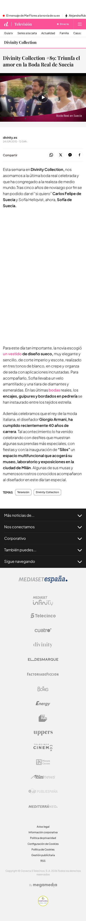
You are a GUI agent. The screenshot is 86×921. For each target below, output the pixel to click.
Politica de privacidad (43, 838)
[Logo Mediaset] (43, 582)
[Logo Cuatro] (43, 630)
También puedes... (20, 549)
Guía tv (8, 33)
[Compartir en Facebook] (79, 155)
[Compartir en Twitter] (60, 155)
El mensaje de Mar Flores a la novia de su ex (33, 15)
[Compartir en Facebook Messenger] (70, 155)
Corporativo (15, 538)
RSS (43, 860)
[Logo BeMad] (43, 718)
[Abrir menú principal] (80, 24)
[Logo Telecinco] (43, 615)
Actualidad (48, 33)
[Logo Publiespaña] (43, 791)
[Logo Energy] (43, 703)
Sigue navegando (19, 561)
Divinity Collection (20, 42)
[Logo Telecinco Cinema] (43, 747)
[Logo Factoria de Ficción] (43, 674)
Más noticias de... (19, 515)
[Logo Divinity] (43, 645)
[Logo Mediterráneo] (43, 806)
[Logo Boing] (43, 689)
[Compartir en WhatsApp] (51, 155)
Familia (64, 33)
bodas (54, 390)
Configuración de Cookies (43, 843)
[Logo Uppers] (43, 733)
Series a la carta (27, 33)
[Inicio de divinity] (6, 24)
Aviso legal (43, 826)
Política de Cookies (43, 849)
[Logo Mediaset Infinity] (43, 601)
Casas (77, 33)
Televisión (23, 24)
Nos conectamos (19, 526)
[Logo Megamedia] (45, 885)
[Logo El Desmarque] (43, 659)
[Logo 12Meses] (43, 762)
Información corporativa (43, 832)
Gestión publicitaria (43, 855)
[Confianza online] (43, 905)
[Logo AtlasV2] (43, 777)
